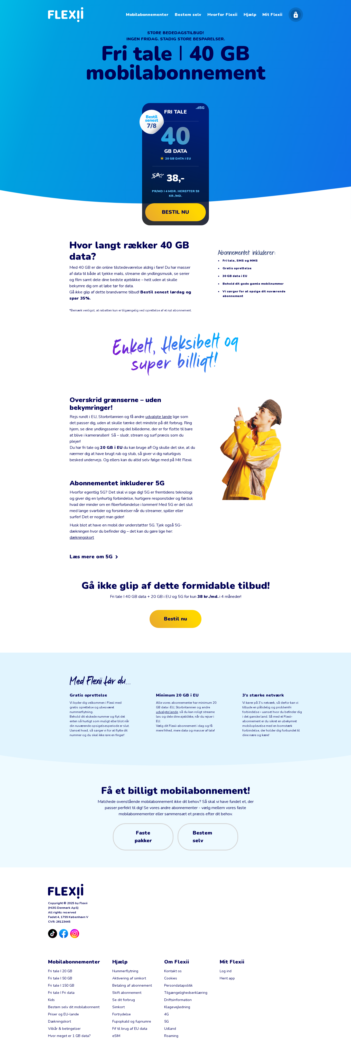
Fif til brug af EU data (129, 1028)
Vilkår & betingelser (64, 1028)
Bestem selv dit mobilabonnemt (73, 1007)
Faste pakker (143, 836)
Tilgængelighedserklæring (185, 992)
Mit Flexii (232, 961)
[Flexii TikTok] (52, 933)
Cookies (170, 978)
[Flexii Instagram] (74, 933)
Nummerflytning (125, 971)
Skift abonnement (126, 992)
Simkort (118, 1007)
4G (166, 1014)
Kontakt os (173, 971)
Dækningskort (59, 1021)
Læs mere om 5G (91, 556)
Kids (51, 999)
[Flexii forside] (65, 14)
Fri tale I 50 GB (60, 978)
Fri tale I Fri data (61, 992)
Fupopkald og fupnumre (131, 1021)
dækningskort (82, 537)
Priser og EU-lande (63, 1014)
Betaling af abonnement (132, 985)
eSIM (116, 1035)
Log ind (226, 971)
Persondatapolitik (178, 985)
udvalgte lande (158, 417)
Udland (170, 1028)
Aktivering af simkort (129, 978)
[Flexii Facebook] (63, 933)
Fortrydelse (121, 1014)
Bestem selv (202, 836)
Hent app (227, 978)
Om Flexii (176, 961)
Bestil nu (184, 214)
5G (166, 1021)
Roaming (171, 1035)
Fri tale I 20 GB (60, 971)
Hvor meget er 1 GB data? (69, 1035)
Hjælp (119, 961)
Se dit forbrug (123, 999)
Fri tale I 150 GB (61, 985)
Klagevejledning (177, 1007)
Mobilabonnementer (74, 961)
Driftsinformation (178, 999)
